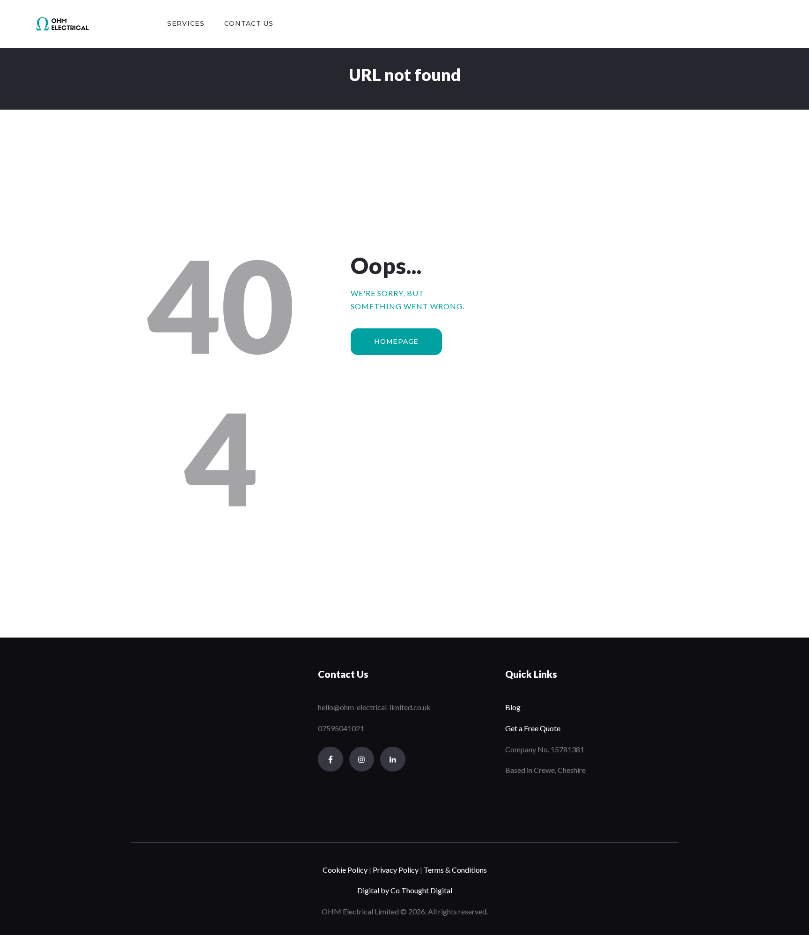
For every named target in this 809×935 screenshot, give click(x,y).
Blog (513, 707)
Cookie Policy (345, 869)
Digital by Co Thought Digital (404, 890)
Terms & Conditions (455, 869)
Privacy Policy (395, 869)
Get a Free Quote (532, 728)
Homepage (396, 341)
